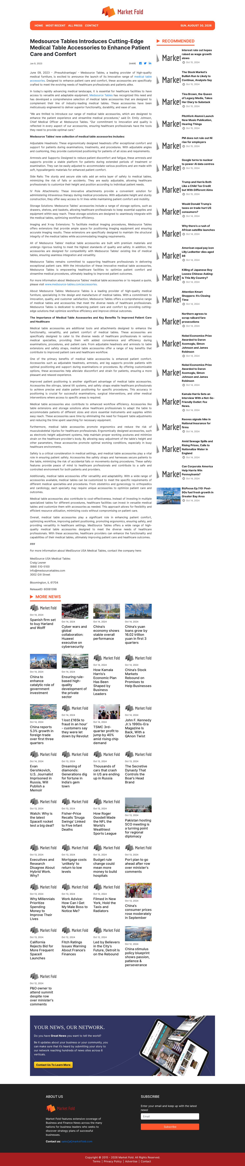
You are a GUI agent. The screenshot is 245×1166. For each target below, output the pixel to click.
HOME (39, 25)
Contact (146, 1161)
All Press (75, 25)
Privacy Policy (113, 1161)
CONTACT (91, 25)
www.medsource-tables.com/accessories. (71, 284)
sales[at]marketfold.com (77, 1141)
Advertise (131, 1161)
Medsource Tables (101, 95)
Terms (96, 1161)
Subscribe (170, 1126)
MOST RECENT (56, 25)
